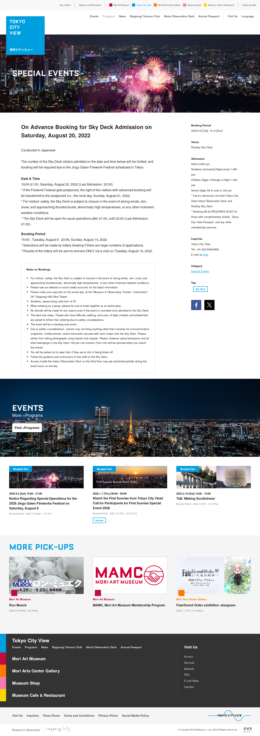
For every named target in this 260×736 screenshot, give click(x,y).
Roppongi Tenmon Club (145, 16)
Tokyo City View (143, 5)
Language (248, 16)
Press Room (51, 715)
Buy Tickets (65, 5)
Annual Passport (208, 16)
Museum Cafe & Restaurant (221, 5)
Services (189, 662)
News (122, 16)
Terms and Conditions (79, 715)
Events (94, 16)
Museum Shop (194, 5)
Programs (109, 16)
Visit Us (232, 16)
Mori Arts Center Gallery (169, 5)
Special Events (200, 271)
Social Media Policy (135, 715)
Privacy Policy (108, 715)
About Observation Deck (179, 16)
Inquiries (189, 687)
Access (188, 656)
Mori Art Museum (121, 5)
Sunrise (99, 520)
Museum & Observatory (90, 5)
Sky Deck (200, 289)
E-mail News (191, 681)
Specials (189, 669)
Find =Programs (27, 427)
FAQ (186, 674)
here (205, 254)
